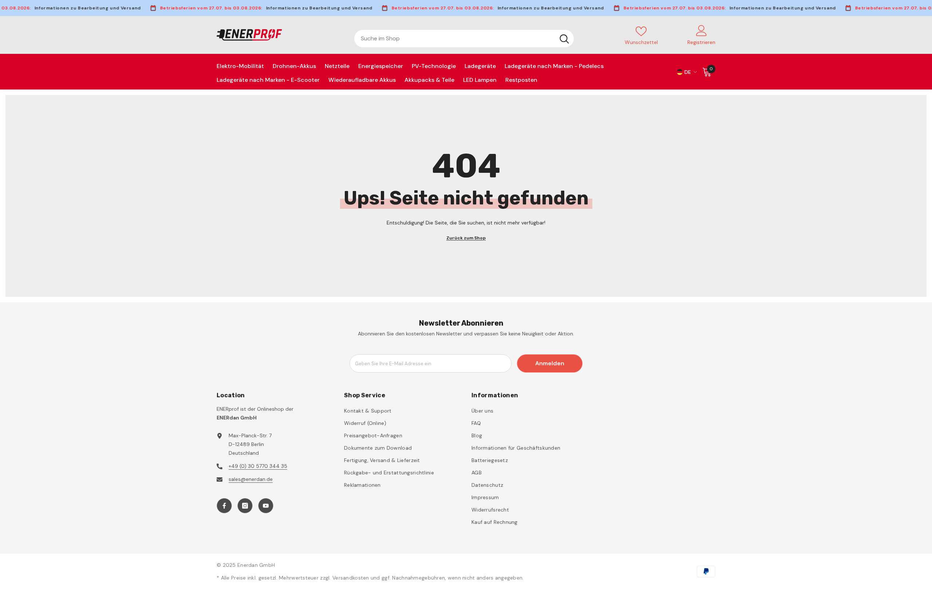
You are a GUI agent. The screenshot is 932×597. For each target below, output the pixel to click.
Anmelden (549, 363)
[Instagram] (245, 505)
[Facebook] (224, 505)
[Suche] (464, 38)
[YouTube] (265, 505)
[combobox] (454, 38)
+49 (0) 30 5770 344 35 (258, 466)
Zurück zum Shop (466, 238)
